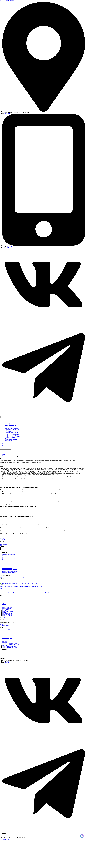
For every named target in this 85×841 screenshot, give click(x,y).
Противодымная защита (7, 614)
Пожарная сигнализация (7, 607)
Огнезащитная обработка (10, 437)
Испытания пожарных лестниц (13, 434)
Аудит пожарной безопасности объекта (10, 556)
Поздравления (5, 610)
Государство (4, 599)
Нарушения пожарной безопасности (9, 603)
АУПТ (6, 438)
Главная (3, 420)
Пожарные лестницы (6, 608)
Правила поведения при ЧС (7, 611)
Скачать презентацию (4, 625)
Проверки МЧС (5, 612)
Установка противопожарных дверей (12, 429)
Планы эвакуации (8, 424)
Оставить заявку (3, 624)
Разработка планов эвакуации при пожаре (10, 557)
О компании (4, 443)
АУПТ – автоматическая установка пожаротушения (12, 560)
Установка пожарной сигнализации (12, 432)
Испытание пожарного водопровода (14, 436)
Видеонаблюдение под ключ (10, 442)
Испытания (7, 433)
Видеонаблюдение (3, 544)
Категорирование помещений (10, 425)
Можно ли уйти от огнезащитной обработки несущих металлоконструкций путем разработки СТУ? (21, 586)
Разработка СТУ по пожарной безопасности (11, 558)
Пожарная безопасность (7, 606)
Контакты (4, 446)
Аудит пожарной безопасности (11, 423)
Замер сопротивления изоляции (11, 439)
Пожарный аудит (5, 609)
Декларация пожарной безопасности (12, 428)
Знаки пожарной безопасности (11, 441)
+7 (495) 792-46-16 (3, 0)
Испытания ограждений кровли (13, 435)
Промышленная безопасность (8, 613)
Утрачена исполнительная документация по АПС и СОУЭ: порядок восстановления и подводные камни (22, 581)
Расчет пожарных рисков (10, 427)
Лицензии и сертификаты (10, 444)
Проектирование (8, 431)
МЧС (3, 602)
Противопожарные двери (7, 615)
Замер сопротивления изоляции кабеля (10, 567)
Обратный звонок (11, 0)
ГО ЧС (3, 598)
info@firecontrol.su (8, 113)
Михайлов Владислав (4, 539)
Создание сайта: (4, 839)
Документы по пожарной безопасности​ (12, 426)
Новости (4, 445)
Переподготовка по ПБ (9, 440)
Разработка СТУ (8, 430)
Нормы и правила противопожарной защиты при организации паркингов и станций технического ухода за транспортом (25, 592)
